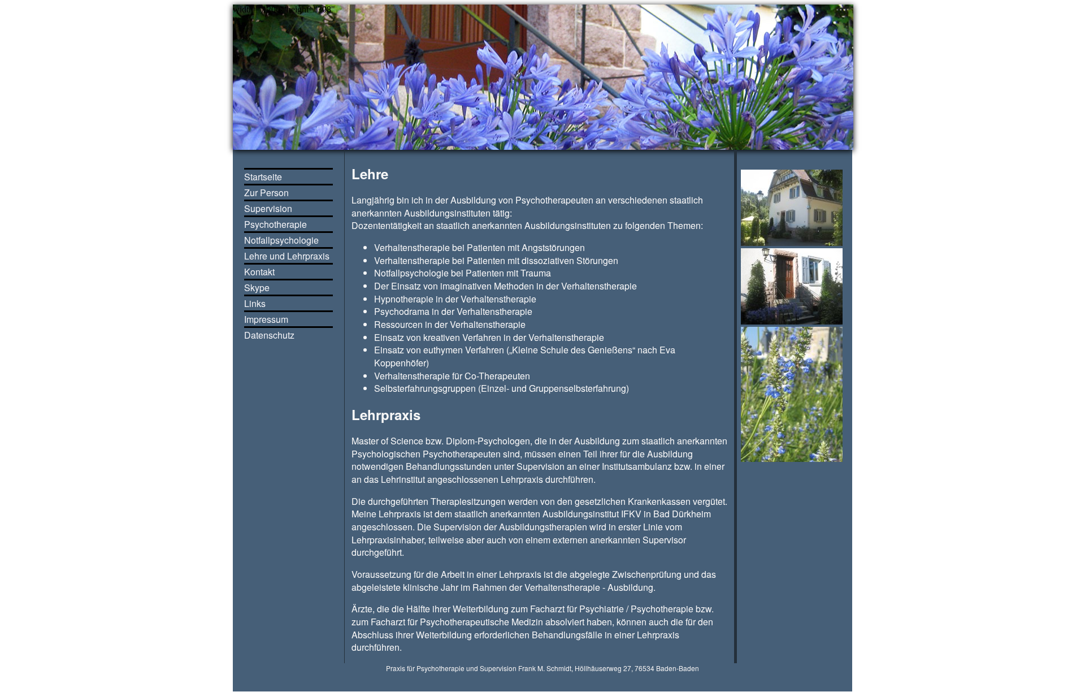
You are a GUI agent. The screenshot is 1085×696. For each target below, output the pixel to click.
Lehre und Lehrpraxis (286, 255)
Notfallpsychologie (281, 240)
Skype (257, 287)
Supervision (268, 208)
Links (255, 303)
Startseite (263, 176)
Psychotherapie (275, 224)
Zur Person (266, 192)
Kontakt (259, 271)
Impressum (266, 319)
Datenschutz (269, 334)
